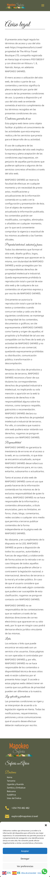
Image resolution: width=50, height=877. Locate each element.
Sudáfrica (11, 794)
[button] (45, 825)
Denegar (25, 858)
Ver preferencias (25, 866)
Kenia (9, 777)
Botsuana (11, 791)
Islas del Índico (14, 798)
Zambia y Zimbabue (16, 787)
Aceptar (25, 851)
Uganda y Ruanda (15, 784)
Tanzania (11, 780)
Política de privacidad (28, 873)
